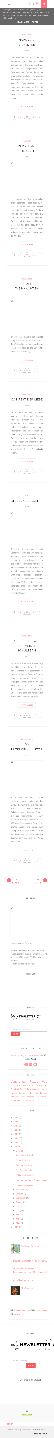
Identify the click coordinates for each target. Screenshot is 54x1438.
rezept (35, 1081)
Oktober (19, 1194)
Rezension (36, 1089)
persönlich (25, 1089)
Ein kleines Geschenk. (30, 1246)
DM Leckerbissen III (27, 500)
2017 (16, 1126)
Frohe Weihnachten (24, 1165)
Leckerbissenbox (17, 1100)
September (21, 1198)
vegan (46, 1081)
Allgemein (27, 35)
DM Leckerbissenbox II (26, 1185)
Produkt (15, 1089)
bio (27, 495)
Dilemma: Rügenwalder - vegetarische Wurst (30, 1261)
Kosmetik (23, 1093)
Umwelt (47, 1085)
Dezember (20, 1151)
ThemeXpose (27, 1430)
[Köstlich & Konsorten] (21, 1311)
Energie (14, 1093)
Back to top (39, 1434)
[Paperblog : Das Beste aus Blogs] (30, 1061)
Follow (40, 1055)
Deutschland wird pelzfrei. (23, 1280)
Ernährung (27, 739)
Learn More (23, 22)
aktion (27, 141)
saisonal (37, 1085)
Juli (17, 1206)
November (20, 1189)
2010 (16, 1227)
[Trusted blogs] (17, 1314)
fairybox (30, 1097)
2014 (16, 1138)
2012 (16, 1146)
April (18, 1219)
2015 (16, 1134)
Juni (18, 1210)
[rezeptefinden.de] (40, 1311)
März (18, 1223)
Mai (17, 1214)
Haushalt (30, 1100)
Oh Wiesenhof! (27, 1288)
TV (26, 1100)
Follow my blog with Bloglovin (24, 1055)
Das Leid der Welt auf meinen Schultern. (27, 645)
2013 (16, 1142)
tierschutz (16, 1085)
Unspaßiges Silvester (25, 1155)
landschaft (41, 1097)
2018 (16, 1121)
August (19, 1202)
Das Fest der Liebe (27, 399)
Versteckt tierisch (23, 1160)
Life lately (34, 1093)
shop (23, 1096)
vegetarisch (19, 1081)
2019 (16, 1117)
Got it (35, 22)
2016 (16, 1130)
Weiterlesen (27, 107)
